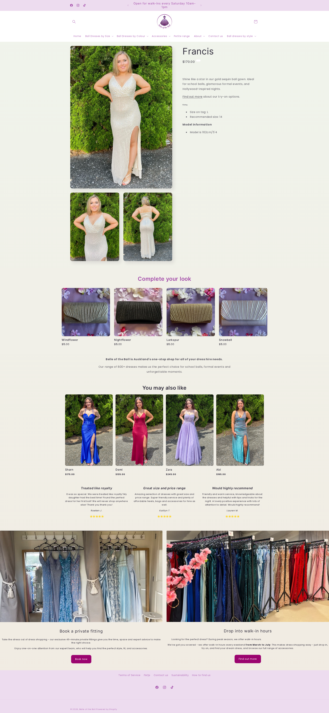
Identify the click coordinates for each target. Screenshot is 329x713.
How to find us (201, 675)
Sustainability (180, 675)
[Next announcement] (201, 5)
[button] (74, 22)
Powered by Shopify (106, 709)
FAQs (147, 675)
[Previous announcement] (128, 5)
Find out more (192, 97)
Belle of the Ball (87, 709)
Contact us (161, 675)
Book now (81, 659)
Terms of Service (129, 675)
